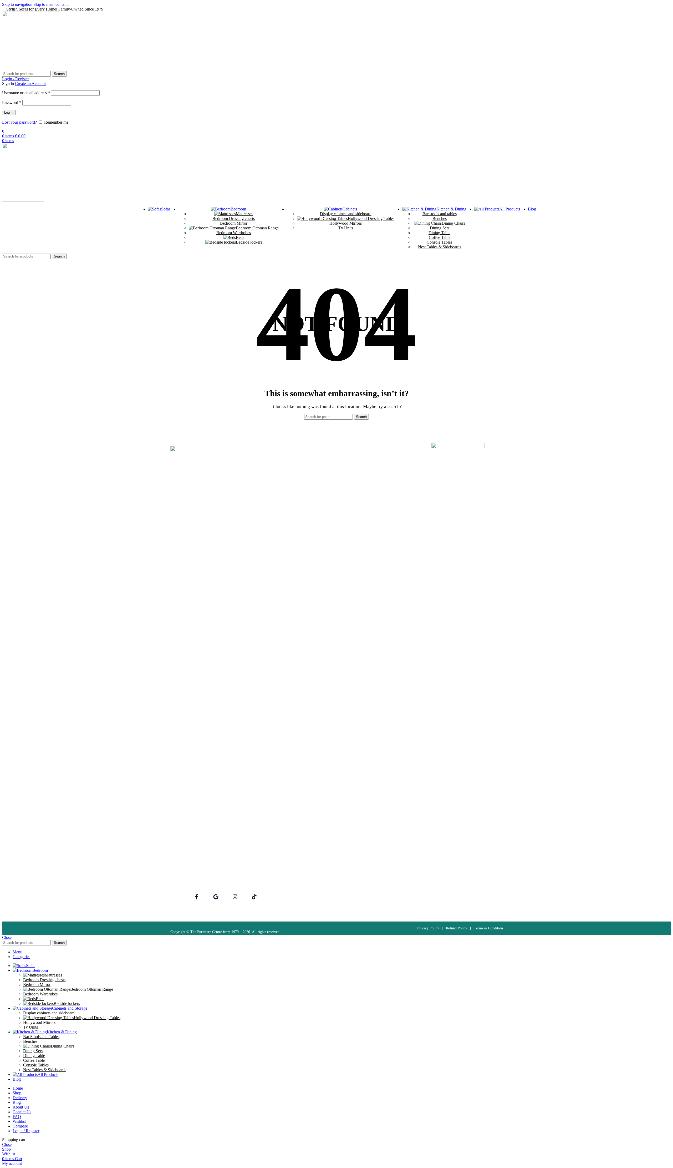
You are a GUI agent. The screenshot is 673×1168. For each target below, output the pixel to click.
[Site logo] (30, 68)
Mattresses (244, 214)
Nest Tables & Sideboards (439, 247)
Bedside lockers (249, 242)
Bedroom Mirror (233, 223)
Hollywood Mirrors (345, 223)
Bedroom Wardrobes (233, 232)
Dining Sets (439, 228)
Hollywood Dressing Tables (371, 218)
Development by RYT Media (459, 845)
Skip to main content (50, 4)
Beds (240, 237)
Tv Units (345, 228)
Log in (8, 112)
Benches (439, 218)
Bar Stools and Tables (41, 1036)
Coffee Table (439, 237)
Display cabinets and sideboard (345, 214)
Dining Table (439, 232)
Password (11, 102)
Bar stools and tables (439, 214)
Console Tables (439, 242)
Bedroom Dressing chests (233, 218)
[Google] (216, 896)
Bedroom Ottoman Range (257, 228)
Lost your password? (19, 122)
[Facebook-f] (196, 896)
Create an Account (30, 83)
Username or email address (26, 92)
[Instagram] (235, 896)
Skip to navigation (17, 4)
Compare (20, 1126)
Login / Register (26, 1131)
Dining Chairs (453, 223)
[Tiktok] (254, 896)
